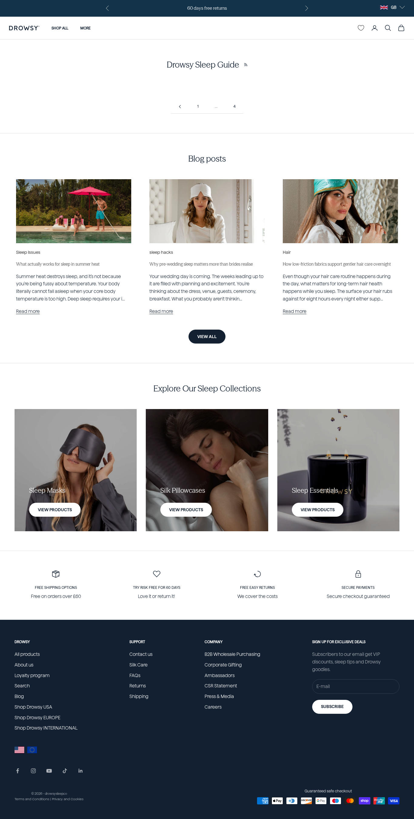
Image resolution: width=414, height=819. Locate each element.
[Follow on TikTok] (65, 771)
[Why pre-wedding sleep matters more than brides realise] (207, 211)
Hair (287, 252)
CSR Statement (221, 686)
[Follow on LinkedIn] (81, 771)
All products (27, 654)
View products (55, 509)
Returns (137, 686)
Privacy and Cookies (67, 799)
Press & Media (219, 696)
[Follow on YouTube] (49, 771)
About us (24, 665)
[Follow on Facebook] (18, 771)
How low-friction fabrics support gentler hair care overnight (337, 264)
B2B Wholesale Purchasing (232, 654)
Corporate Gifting (223, 665)
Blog (19, 696)
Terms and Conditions (32, 799)
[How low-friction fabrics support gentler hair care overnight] (340, 211)
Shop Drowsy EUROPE (37, 717)
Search (22, 686)
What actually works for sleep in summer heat (58, 264)
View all (207, 336)
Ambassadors (220, 675)
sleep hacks (161, 252)
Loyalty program (32, 675)
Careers (213, 707)
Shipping (139, 696)
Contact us (140, 654)
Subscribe (332, 706)
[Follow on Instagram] (33, 771)
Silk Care (138, 665)
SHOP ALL (60, 28)
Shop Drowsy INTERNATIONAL (46, 728)
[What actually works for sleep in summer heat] (73, 211)
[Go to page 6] (180, 106)
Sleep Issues (28, 252)
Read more (28, 311)
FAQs (134, 675)
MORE (85, 28)
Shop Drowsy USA (33, 707)
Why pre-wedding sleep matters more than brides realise (201, 264)
